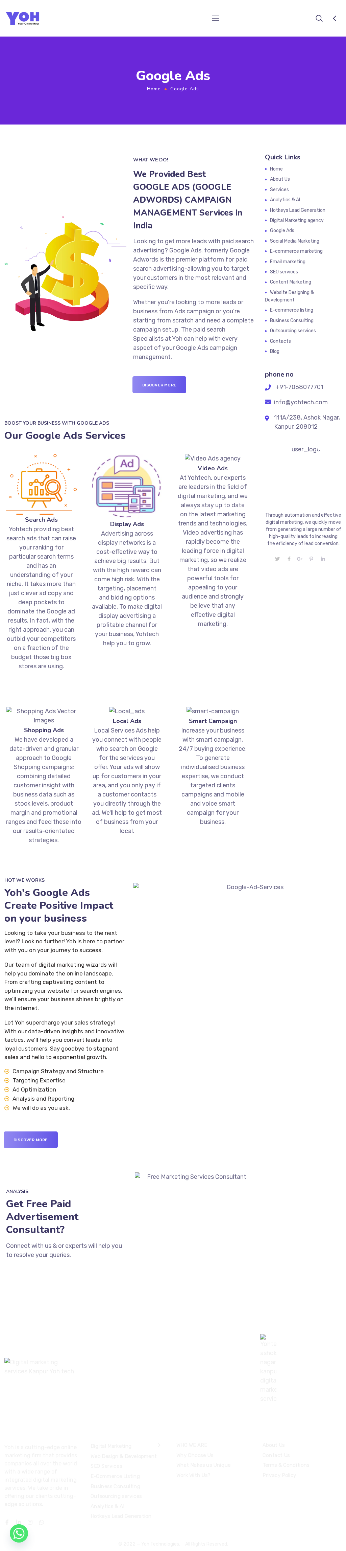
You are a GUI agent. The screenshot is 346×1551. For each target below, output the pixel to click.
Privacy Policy (279, 1475)
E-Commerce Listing (115, 1476)
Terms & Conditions (286, 1465)
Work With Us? (193, 1475)
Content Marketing (290, 282)
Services (279, 190)
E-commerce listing (291, 310)
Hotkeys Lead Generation (297, 210)
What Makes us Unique (203, 1465)
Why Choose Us (194, 1455)
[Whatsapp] (19, 1533)
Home (154, 89)
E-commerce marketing (296, 251)
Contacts (280, 341)
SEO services (284, 272)
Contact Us (276, 1455)
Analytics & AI (285, 200)
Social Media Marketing (294, 241)
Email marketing (287, 262)
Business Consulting (292, 320)
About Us (280, 179)
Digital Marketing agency (297, 220)
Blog (274, 351)
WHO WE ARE (191, 1445)
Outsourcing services (293, 331)
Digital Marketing (111, 1446)
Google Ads (282, 230)
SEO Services (106, 1466)
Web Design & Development (124, 1456)
